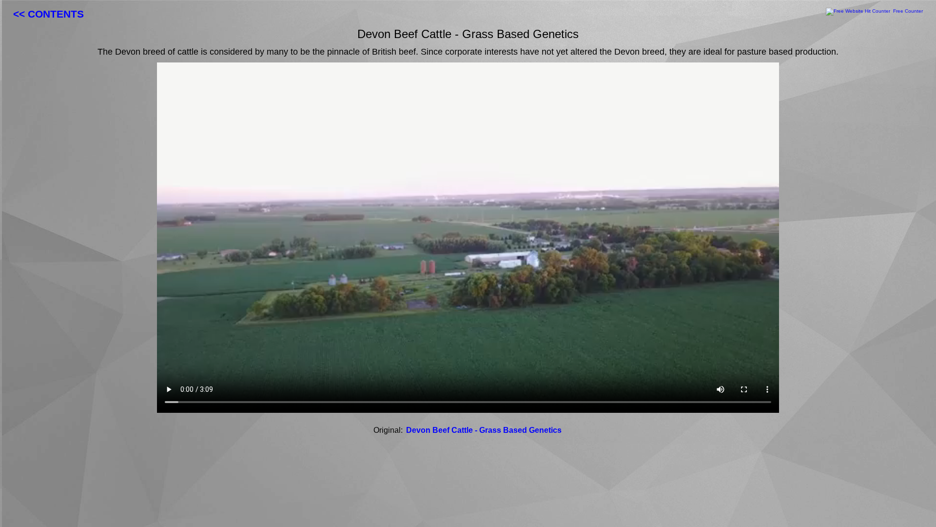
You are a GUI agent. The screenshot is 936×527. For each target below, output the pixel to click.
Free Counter (908, 11)
